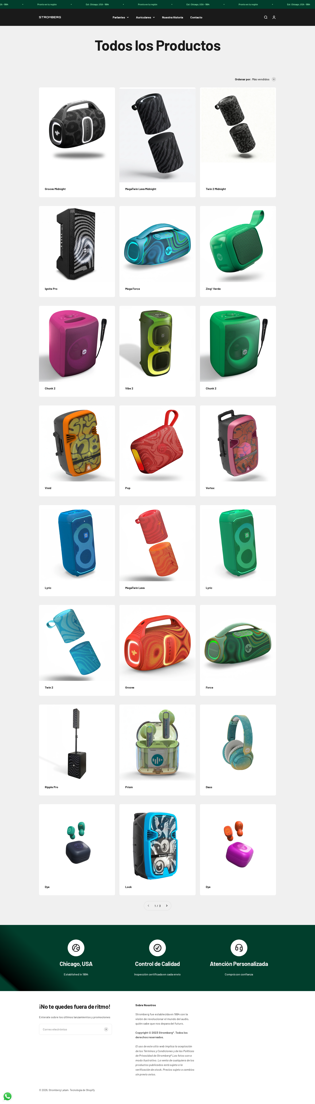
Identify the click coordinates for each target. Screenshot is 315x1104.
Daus (209, 787)
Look (128, 887)
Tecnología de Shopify (82, 1090)
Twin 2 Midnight (216, 189)
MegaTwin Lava (135, 587)
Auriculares (143, 17)
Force (209, 687)
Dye (47, 887)
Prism (129, 787)
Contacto (196, 17)
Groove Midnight (55, 189)
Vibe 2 (129, 388)
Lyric (48, 587)
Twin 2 (49, 687)
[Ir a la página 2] (166, 905)
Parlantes (119, 17)
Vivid (48, 488)
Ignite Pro (51, 288)
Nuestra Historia (172, 17)
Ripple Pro (51, 787)
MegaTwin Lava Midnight (140, 189)
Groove (129, 687)
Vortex (210, 488)
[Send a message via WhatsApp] (7, 1096)
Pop (127, 488)
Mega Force (132, 288)
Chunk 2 (50, 388)
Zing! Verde (213, 288)
